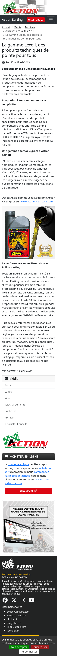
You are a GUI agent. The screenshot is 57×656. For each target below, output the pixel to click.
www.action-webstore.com (37, 201)
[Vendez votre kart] (28, 526)
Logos (8, 391)
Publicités (10, 411)
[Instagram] (23, 601)
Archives (30, 27)
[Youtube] (31, 601)
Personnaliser (29, 651)
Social (8, 385)
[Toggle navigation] (50, 19)
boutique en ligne (18, 464)
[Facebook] (5, 601)
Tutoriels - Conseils (16, 424)
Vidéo (8, 398)
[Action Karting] (28, 7)
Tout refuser (39, 647)
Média (17, 27)
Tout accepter (19, 647)
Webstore (34, 19)
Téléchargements (15, 404)
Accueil (6, 27)
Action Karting (12, 19)
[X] (14, 601)
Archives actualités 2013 (19, 31)
